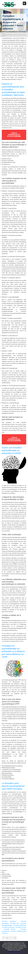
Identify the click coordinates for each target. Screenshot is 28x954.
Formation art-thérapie (8, 927)
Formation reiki (14, 923)
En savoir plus (17, 952)
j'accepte (9, 952)
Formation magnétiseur (9, 921)
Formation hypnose (9, 929)
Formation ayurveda (20, 927)
